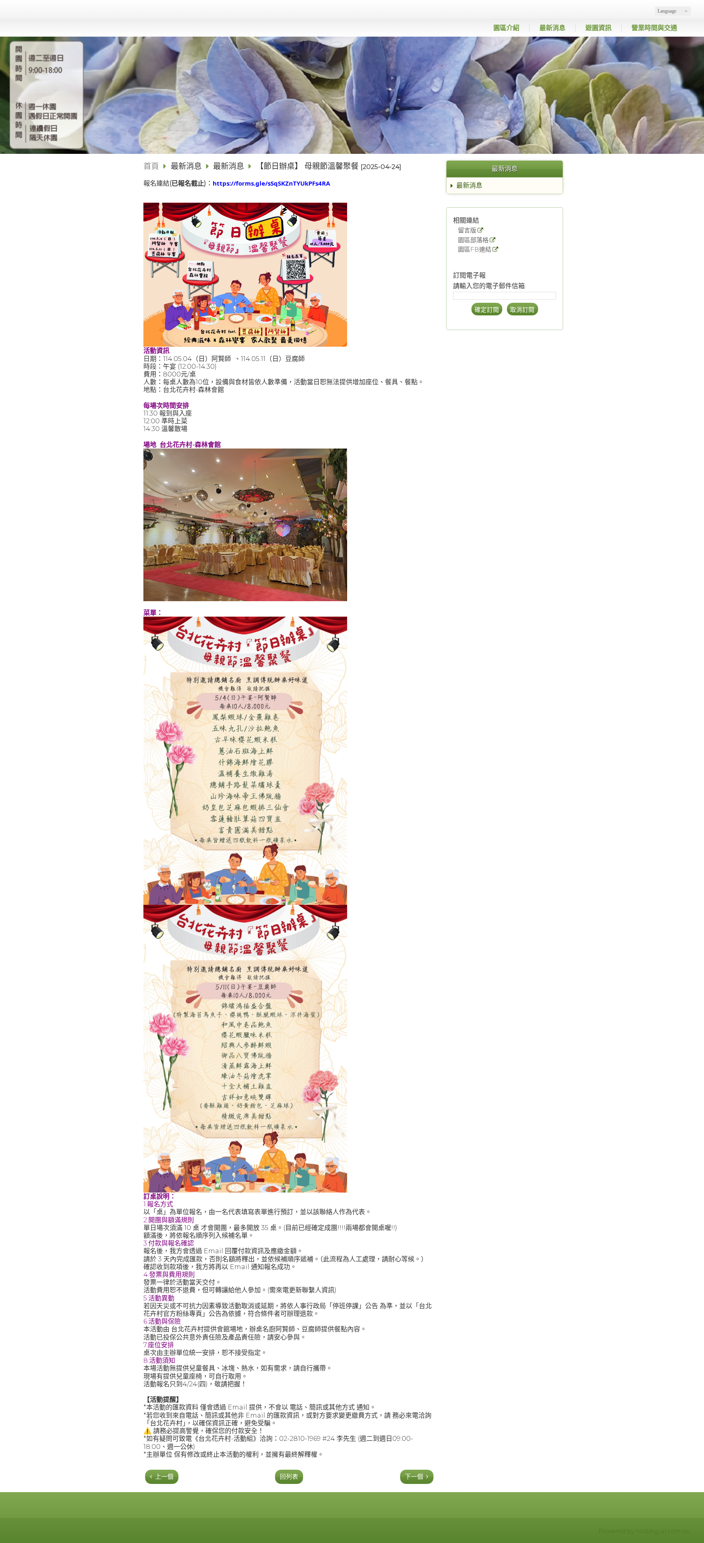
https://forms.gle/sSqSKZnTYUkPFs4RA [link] (271, 183)
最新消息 (469, 185)
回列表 (289, 1476)
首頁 (151, 166)
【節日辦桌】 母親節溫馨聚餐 (307, 166)
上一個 (164, 1476)
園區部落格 (473, 240)
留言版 (467, 230)
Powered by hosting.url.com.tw (643, 1531)
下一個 (414, 1476)
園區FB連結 (474, 249)
